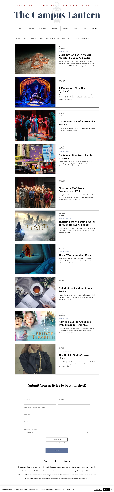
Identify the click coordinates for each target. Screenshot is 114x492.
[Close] (112, 489)
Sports (41, 38)
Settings (98, 489)
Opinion (33, 38)
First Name (27, 399)
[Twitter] (96, 29)
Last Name (61, 399)
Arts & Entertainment (52, 38)
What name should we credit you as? (34, 407)
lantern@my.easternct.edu (79, 478)
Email (25, 421)
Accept (106, 489)
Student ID (27, 414)
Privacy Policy (70, 489)
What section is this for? (30, 429)
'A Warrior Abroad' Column (81, 38)
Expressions (65, 38)
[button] (57, 439)
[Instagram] (93, 29)
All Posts (17, 38)
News (25, 38)
